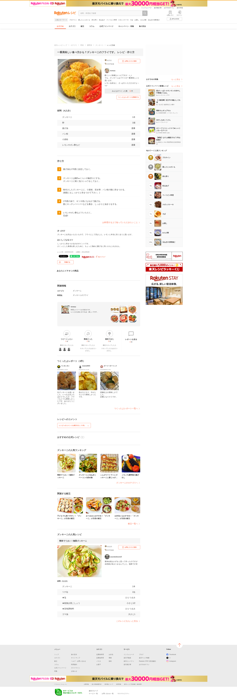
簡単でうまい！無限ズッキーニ (73, 541)
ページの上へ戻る (179, 645)
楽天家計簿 (157, 8)
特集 (55, 671)
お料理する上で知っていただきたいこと (120, 222)
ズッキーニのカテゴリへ (127, 483)
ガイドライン (75, 668)
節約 (110, 661)
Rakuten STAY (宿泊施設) (147, 661)
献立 (82, 26)
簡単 (110, 658)
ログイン (179, 15)
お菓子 (98, 664)
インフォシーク (146, 8)
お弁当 (111, 654)
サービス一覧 (93, 693)
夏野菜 (89, 45)
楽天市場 (180, 8)
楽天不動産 (127, 658)
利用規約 (74, 664)
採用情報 (118, 684)
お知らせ (74, 671)
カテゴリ (72, 26)
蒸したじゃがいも (84, 20)
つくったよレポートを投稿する (128, 97)
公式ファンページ (106, 26)
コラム (91, 26)
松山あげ (102, 20)
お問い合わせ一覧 (108, 693)
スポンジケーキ (123, 20)
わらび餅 (143, 20)
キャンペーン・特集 (126, 26)
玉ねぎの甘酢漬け (154, 20)
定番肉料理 (100, 654)
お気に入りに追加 (131, 61)
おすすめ (60, 26)
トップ (56, 654)
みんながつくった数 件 (122, 91)
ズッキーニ (99, 45)
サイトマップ (75, 658)
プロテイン (73, 20)
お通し (137, 20)
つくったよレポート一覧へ (126, 408)
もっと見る (175, 79)
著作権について (109, 684)
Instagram (172, 661)
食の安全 (142, 26)
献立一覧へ (133, 524)
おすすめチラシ (169, 8)
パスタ (98, 661)
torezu (73, 307)
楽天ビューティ (129, 661)
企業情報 (86, 684)
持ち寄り (95, 20)
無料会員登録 (175, 19)
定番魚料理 (100, 658)
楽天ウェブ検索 (144, 658)
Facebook (172, 654)
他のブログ (101, 257)
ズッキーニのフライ (80, 295)
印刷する (67, 262)
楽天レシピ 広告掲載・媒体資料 (133, 684)
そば (131, 20)
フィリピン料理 (111, 20)
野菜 (82, 45)
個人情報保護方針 (97, 684)
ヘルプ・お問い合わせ (78, 661)
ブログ (141, 654)
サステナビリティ (123, 693)
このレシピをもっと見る (127, 621)
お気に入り (170, 15)
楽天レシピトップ (60, 45)
